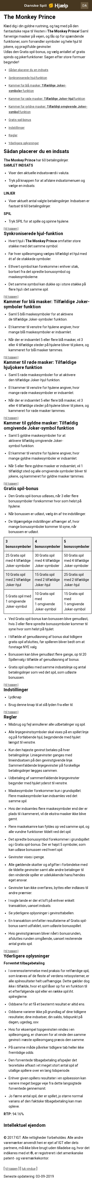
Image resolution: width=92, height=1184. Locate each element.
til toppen (11, 228)
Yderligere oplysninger (24, 143)
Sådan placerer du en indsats (28, 70)
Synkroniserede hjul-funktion (28, 78)
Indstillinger (17, 127)
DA (84, 5)
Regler (13, 135)
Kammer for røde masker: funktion (47, 98)
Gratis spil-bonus (20, 120)
